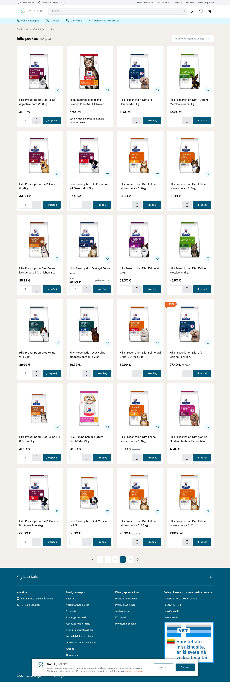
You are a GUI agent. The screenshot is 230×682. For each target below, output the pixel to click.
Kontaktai (120, 617)
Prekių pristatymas (126, 598)
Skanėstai (71, 611)
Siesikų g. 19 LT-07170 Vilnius (180, 598)
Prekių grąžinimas (125, 605)
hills (52, 29)
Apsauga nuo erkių (76, 617)
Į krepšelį (51, 120)
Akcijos (70, 648)
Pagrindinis (22, 29)
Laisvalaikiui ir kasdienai (80, 636)
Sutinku (185, 667)
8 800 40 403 (172, 605)
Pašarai (70, 598)
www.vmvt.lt (171, 617)
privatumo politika (134, 671)
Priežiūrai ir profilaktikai (79, 630)
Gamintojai (38, 29)
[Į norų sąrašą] (201, 11)
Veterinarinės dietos (77, 605)
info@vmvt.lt (171, 611)
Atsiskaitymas (123, 611)
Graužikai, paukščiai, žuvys (81, 642)
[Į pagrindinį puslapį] (31, 11)
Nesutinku (163, 667)
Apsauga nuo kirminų (78, 623)
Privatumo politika (125, 623)
